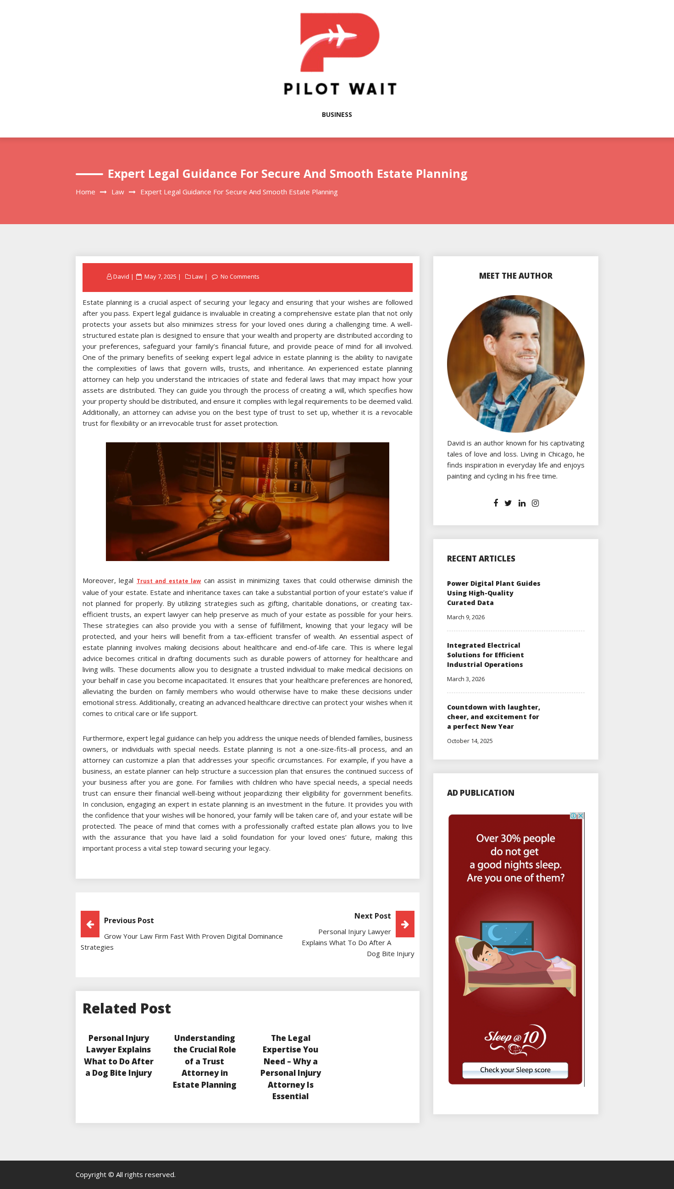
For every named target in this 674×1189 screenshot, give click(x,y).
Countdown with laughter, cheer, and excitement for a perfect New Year (493, 717)
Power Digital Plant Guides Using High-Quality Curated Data (494, 593)
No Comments (240, 276)
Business (337, 114)
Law (197, 276)
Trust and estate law (169, 581)
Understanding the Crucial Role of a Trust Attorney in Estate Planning (205, 1061)
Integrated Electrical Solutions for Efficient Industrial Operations (485, 655)
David (121, 276)
